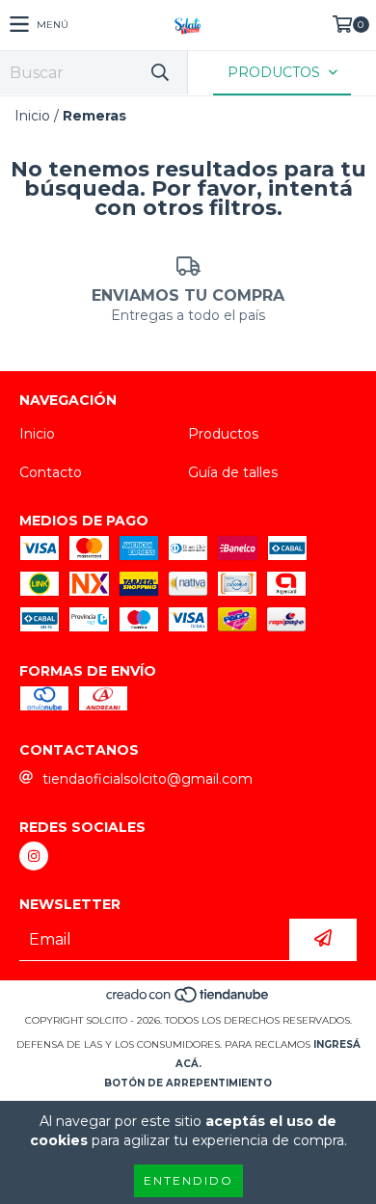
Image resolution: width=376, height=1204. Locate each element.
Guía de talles (233, 472)
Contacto (50, 472)
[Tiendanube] (188, 1001)
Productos (223, 433)
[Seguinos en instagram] (33, 856)
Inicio (32, 115)
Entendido (188, 1180)
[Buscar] (159, 72)
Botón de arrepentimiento (188, 1083)
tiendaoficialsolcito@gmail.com (147, 779)
